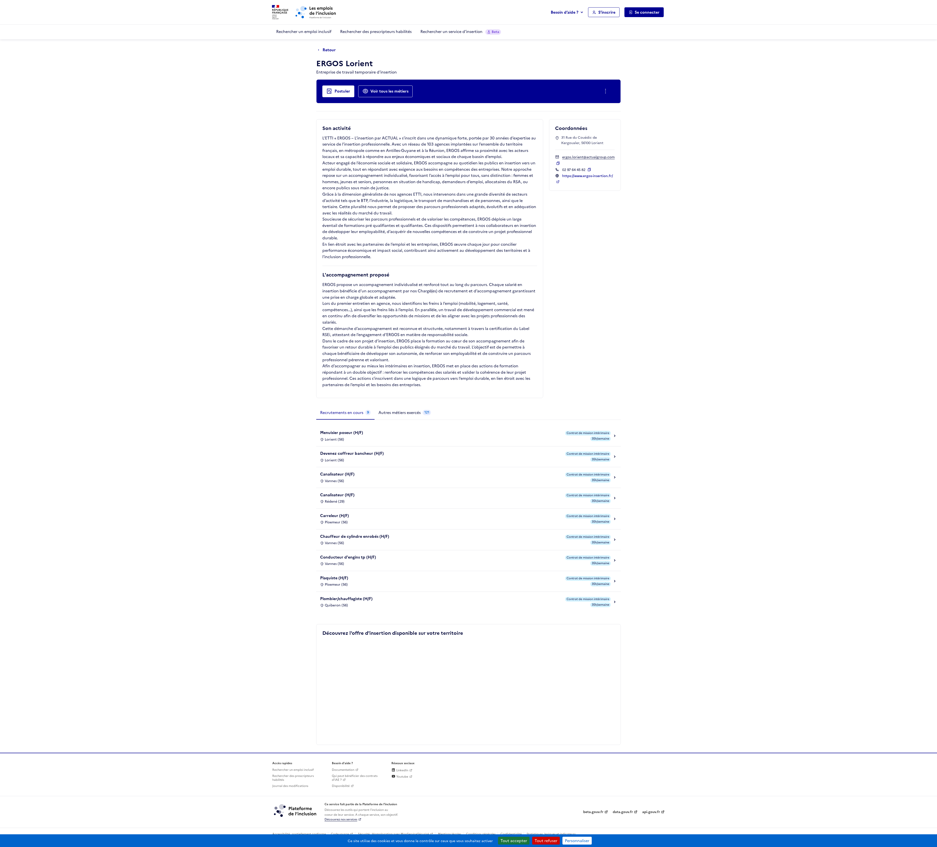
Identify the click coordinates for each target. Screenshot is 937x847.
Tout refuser (546, 841)
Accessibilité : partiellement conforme (299, 834)
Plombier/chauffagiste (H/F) (346, 599)
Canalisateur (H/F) (337, 474)
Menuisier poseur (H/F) (341, 432)
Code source (340, 834)
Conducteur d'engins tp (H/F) (348, 557)
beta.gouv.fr (593, 812)
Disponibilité (341, 786)
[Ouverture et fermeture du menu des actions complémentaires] (606, 91)
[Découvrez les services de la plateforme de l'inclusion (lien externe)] (295, 810)
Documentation (343, 770)
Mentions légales (449, 834)
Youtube (402, 776)
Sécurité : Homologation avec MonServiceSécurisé (393, 834)
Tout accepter (513, 841)
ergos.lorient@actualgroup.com (588, 157)
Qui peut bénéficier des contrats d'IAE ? (354, 778)
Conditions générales (481, 834)
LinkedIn (402, 770)
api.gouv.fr (651, 812)
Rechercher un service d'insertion (459, 31)
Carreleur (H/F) (334, 516)
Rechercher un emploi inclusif (303, 31)
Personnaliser (577, 841)
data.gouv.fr (623, 812)
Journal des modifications (290, 786)
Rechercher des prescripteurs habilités (376, 31)
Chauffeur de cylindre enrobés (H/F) (354, 536)
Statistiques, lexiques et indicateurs (551, 834)
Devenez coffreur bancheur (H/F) (352, 453)
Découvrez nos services (341, 819)
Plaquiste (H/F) (334, 578)
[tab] (345, 413)
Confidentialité (511, 834)
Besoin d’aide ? (564, 12)
